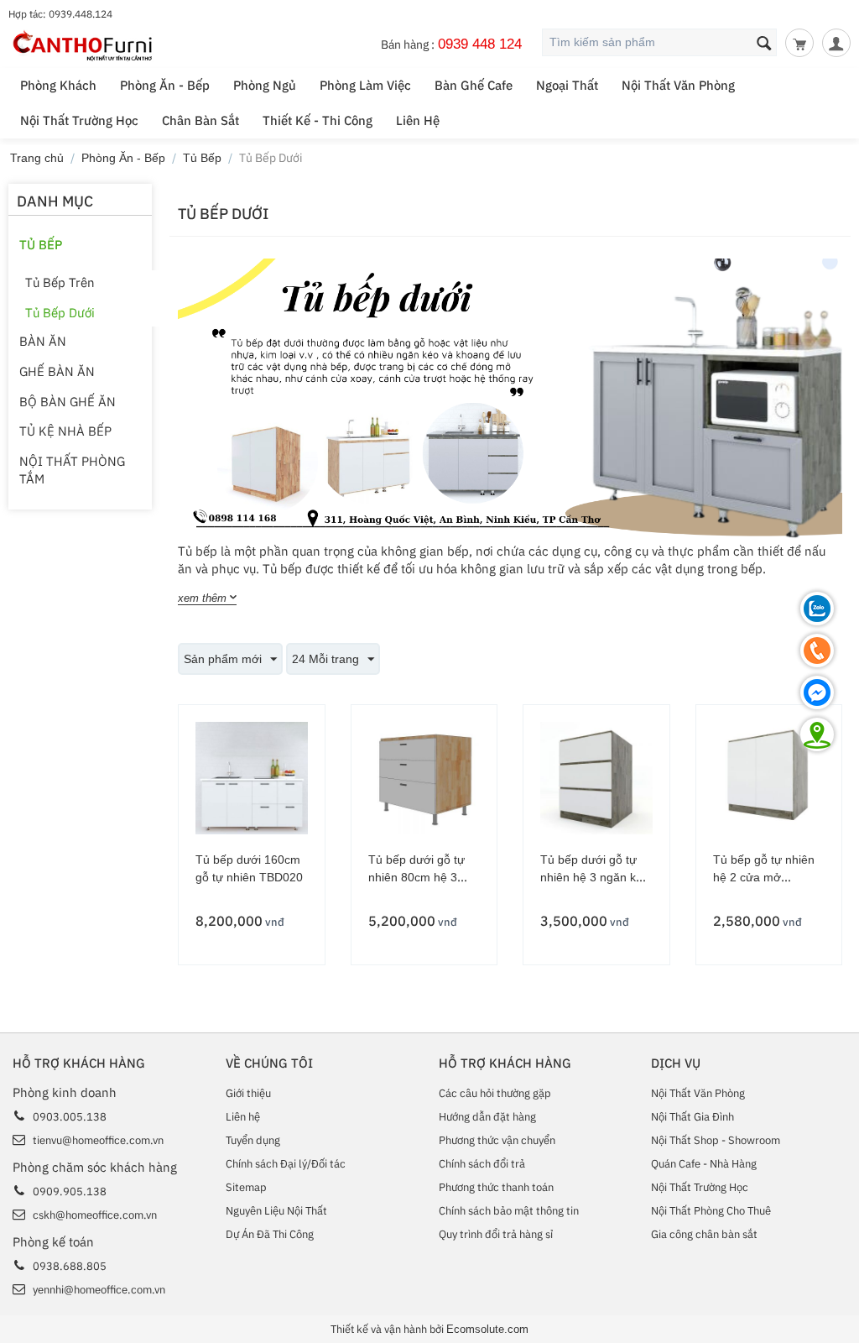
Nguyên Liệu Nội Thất (276, 1211)
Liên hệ (243, 1117)
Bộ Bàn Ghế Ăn (67, 402)
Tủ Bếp (202, 158)
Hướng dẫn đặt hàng (487, 1117)
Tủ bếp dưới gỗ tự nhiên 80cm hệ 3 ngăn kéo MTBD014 (421, 877)
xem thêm (202, 598)
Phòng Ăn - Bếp (165, 85)
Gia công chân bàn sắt (704, 1234)
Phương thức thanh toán (496, 1187)
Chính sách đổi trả (482, 1164)
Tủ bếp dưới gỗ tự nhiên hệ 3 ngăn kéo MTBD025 (594, 877)
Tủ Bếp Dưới (60, 313)
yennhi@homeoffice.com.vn (99, 1290)
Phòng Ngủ (264, 85)
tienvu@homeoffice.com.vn (98, 1140)
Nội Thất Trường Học (79, 120)
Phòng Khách (58, 85)
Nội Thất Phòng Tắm (72, 470)
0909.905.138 (70, 1191)
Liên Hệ (418, 120)
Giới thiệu (248, 1093)
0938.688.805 (70, 1266)
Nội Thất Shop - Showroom (715, 1140)
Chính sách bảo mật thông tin (509, 1211)
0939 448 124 (480, 43)
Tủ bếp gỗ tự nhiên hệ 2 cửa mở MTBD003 (764, 877)
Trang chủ (37, 158)
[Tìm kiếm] (764, 44)
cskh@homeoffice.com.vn (95, 1215)
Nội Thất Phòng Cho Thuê (711, 1211)
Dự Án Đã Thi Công (270, 1234)
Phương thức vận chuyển (497, 1140)
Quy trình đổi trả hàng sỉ (496, 1234)
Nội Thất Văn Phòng (678, 85)
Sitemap (246, 1187)
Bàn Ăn (42, 341)
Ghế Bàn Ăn (57, 371)
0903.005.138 (70, 1117)
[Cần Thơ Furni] (83, 45)
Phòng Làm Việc (365, 85)
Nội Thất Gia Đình (692, 1117)
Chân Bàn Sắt (200, 120)
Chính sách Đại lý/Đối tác (286, 1164)
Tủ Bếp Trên (60, 282)
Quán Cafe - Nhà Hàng (704, 1164)
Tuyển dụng (253, 1140)
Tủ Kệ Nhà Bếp (65, 431)
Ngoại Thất (567, 85)
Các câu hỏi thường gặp (495, 1093)
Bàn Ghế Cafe (474, 85)
